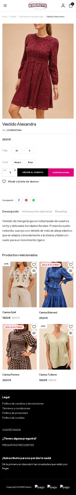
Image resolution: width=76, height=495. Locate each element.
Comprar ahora (61, 173)
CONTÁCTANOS (11, 430)
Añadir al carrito (32, 172)
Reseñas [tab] (61, 211)
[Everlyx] (38, 5)
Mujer (13, 16)
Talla (4, 150)
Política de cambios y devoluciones (23, 403)
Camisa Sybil (9, 312)
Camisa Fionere (10, 374)
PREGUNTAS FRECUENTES (18, 445)
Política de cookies (13, 417)
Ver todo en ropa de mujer (31, 16)
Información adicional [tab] (37, 211)
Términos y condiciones (16, 408)
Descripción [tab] (10, 211)
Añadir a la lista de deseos (23, 181)
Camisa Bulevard (48, 312)
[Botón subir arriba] (70, 478)
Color (5, 162)
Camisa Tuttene (48, 374)
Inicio (4, 16)
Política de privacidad (14, 413)
